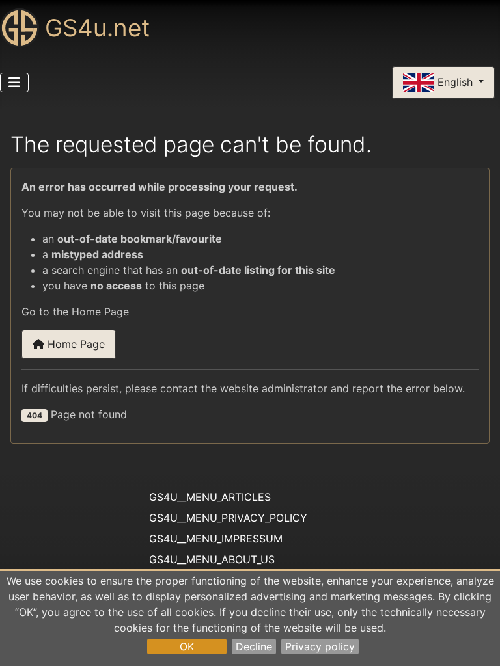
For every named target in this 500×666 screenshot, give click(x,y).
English (455, 81)
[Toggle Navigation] (14, 82)
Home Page (74, 344)
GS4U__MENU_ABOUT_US (212, 559)
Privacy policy (320, 646)
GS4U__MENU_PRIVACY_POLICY (228, 517)
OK (187, 646)
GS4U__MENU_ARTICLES (210, 496)
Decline (254, 646)
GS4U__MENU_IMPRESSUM (216, 538)
